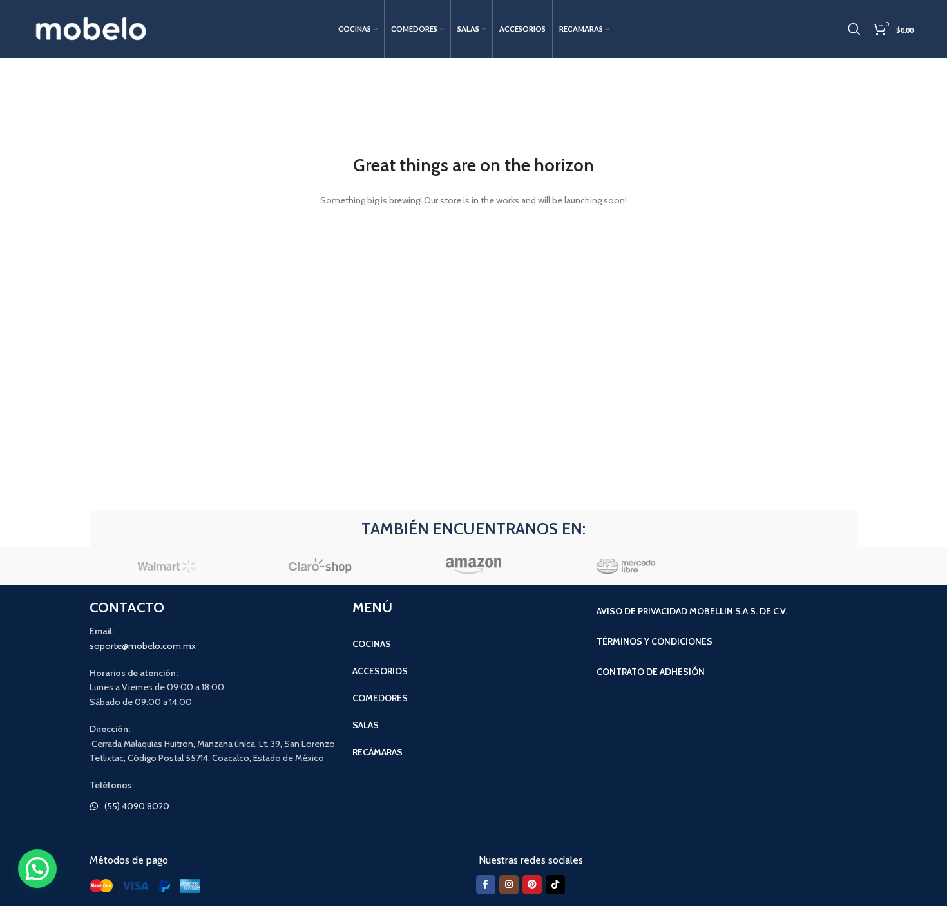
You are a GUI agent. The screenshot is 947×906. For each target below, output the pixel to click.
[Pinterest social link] (532, 884)
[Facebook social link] (485, 884)
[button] (37, 868)
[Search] (854, 29)
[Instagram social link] (509, 884)
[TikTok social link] (555, 884)
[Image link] (148, 885)
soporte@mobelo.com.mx (143, 646)
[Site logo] (91, 27)
